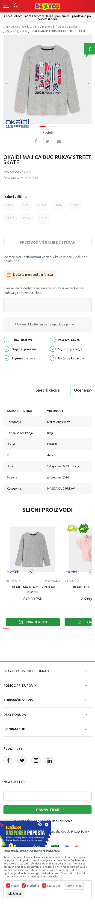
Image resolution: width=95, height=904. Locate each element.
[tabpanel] (47, 79)
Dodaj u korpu (35, 622)
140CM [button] (10, 220)
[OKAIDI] (17, 123)
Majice (73, 26)
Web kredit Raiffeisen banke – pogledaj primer (45, 324)
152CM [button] (27, 220)
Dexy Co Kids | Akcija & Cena (21, 26)
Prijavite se (47, 810)
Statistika (33, 885)
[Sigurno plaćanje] (53, 348)
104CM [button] (25, 207)
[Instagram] (36, 760)
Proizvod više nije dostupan (47, 242)
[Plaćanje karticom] (53, 358)
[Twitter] (22, 760)
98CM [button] (9, 207)
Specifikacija (48, 390)
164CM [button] (43, 220)
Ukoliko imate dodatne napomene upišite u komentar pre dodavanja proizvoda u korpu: (43, 290)
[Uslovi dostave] (6, 339)
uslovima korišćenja (58, 821)
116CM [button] (58, 207)
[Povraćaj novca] (53, 339)
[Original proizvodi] (6, 348)
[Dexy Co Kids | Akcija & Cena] (47, 6)
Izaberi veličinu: (15, 197)
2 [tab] (52, 126)
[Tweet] (48, 141)
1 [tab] (42, 126)
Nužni (15, 885)
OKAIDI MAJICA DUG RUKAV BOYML (33, 589)
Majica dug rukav (16, 31)
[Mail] (59, 141)
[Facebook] (36, 141)
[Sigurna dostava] (6, 358)
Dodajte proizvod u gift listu (33, 274)
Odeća (62, 26)
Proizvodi (48, 26)
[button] (32, 571)
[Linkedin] (49, 760)
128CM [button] (75, 207)
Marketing (54, 885)
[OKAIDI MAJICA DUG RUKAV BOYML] (32, 549)
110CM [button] (42, 207)
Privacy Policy (80, 831)
